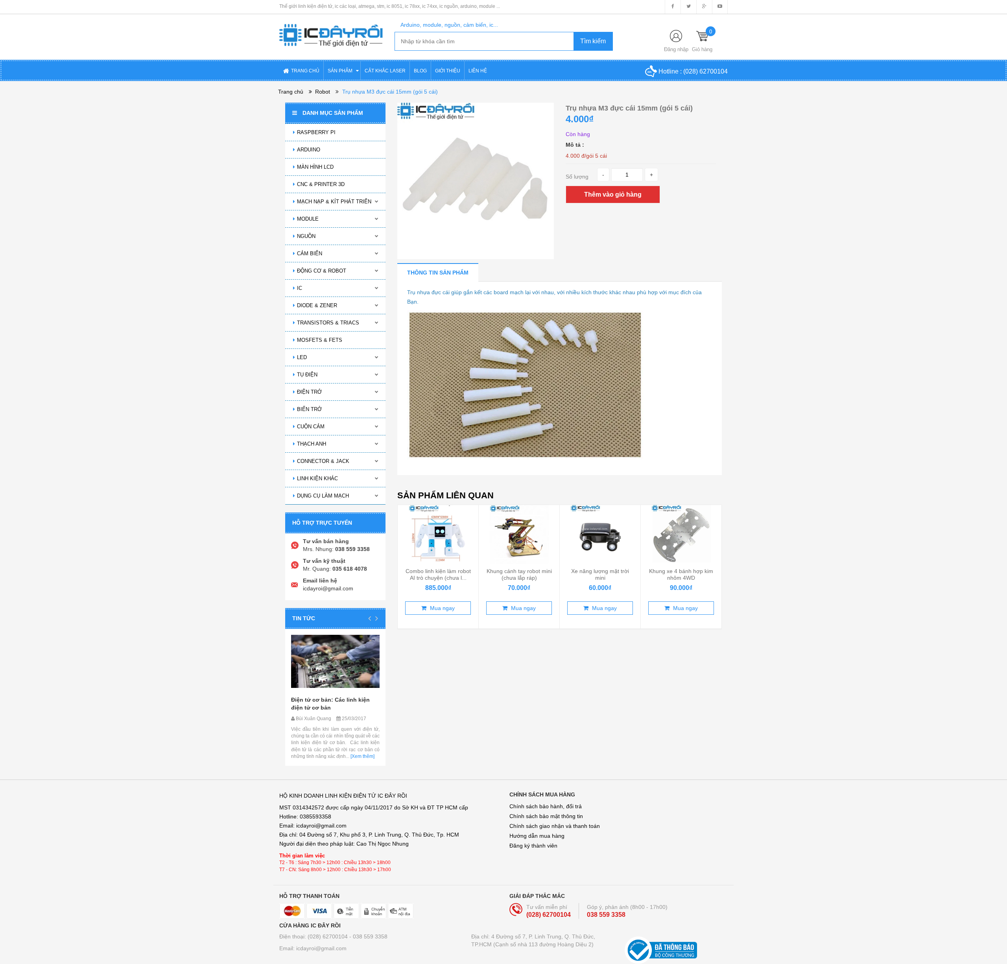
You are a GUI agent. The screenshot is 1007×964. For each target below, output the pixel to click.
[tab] (437, 272)
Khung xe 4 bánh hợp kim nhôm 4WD (681, 574)
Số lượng (577, 176)
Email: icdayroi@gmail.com (313, 948)
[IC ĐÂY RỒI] (331, 30)
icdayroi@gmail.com (328, 588)
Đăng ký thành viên (533, 845)
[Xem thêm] (361, 756)
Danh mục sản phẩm (332, 113)
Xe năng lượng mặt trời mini (600, 574)
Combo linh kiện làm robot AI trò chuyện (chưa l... (438, 574)
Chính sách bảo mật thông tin (546, 816)
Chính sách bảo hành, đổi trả (545, 806)
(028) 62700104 (705, 71)
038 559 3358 (606, 914)
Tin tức (303, 618)
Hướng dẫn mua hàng (536, 836)
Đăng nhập (676, 49)
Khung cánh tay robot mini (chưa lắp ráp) (519, 574)
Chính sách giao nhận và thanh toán (554, 826)
